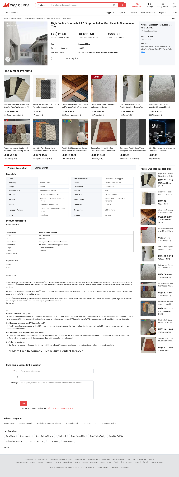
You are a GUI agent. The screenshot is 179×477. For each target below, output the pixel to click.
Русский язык (67, 462)
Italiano (77, 462)
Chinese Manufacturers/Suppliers (60, 459)
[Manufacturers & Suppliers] (15, 5)
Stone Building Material (44, 436)
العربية (102, 462)
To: (17, 377)
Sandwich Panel (25, 423)
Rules (175, 12)
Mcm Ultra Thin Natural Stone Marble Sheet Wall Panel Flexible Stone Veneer (165, 303)
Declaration (114, 467)
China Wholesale (79, 459)
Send (23, 403)
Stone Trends (68, 441)
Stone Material (25, 436)
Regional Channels (118, 459)
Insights (151, 459)
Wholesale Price (93, 459)
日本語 (116, 462)
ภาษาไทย (129, 462)
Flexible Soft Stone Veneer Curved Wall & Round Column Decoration (165, 321)
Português (49, 462)
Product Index (131, 459)
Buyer (120, 12)
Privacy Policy (125, 467)
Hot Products (29, 459)
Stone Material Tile (78, 436)
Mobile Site (142, 459)
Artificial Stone (9, 423)
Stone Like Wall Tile (116, 436)
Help (133, 12)
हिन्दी (122, 462)
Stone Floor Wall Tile (35, 441)
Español (40, 462)
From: (15, 371)
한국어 (109, 462)
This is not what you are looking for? (33, 408)
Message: (14, 382)
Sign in (174, 6)
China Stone (10, 436)
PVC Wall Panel (72, 423)
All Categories (11, 12)
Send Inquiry (71, 58)
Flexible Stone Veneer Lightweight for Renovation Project (165, 229)
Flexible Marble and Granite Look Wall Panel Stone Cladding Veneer (165, 284)
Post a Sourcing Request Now (60, 408)
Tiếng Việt (145, 462)
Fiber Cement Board (90, 423)
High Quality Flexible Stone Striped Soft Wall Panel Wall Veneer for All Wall (165, 174)
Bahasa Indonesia (157, 462)
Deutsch (85, 462)
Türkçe (137, 462)
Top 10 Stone (53, 441)
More (143, 52)
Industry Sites (105, 459)
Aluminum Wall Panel (110, 423)
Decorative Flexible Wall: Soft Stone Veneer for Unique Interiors (165, 193)
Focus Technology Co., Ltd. (74, 467)
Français (58, 462)
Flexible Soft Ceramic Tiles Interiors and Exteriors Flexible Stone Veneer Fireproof (165, 211)
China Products (42, 459)
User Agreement (103, 467)
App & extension (147, 12)
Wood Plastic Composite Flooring (48, 423)
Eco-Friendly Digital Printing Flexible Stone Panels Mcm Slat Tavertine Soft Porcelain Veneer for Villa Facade (165, 248)
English (32, 462)
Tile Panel (62, 436)
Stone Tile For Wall (97, 436)
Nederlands (94, 462)
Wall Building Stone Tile (14, 441)
